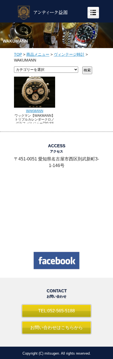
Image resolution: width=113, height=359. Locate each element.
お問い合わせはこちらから (56, 327)
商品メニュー (37, 54)
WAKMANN (34, 111)
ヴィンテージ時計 (69, 54)
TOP (18, 54)
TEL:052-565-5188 (56, 310)
